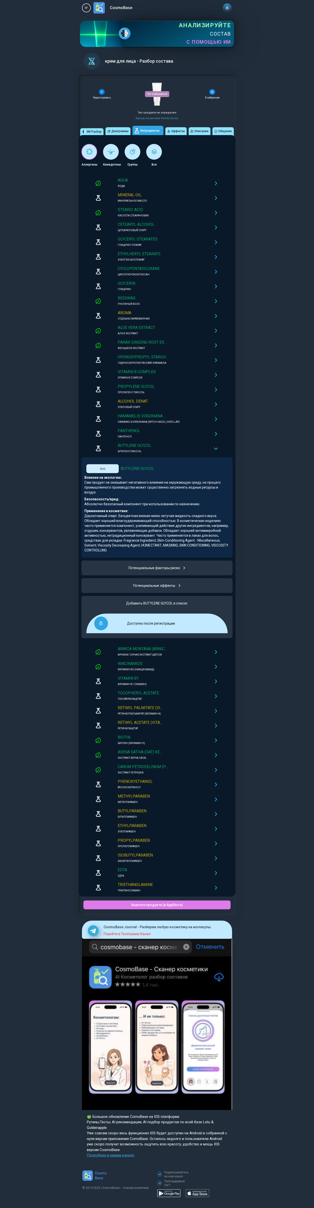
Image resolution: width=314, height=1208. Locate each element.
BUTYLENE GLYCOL (137, 468)
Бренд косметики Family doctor (157, 118)
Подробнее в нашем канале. (111, 1155)
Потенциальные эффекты (154, 586)
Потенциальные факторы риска (154, 568)
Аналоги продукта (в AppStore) (157, 905)
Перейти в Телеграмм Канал (127, 934)
